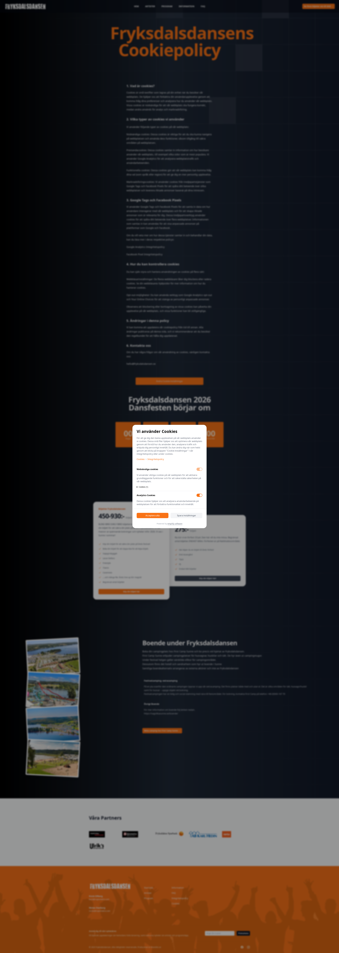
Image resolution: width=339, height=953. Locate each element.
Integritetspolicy (156, 459)
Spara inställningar (186, 515)
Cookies (141, 459)
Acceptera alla (153, 515)
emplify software (175, 523)
